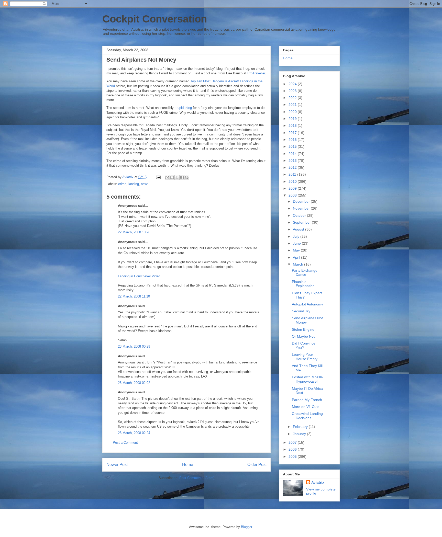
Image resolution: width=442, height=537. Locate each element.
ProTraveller (256, 73)
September (302, 222)
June (297, 243)
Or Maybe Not (303, 336)
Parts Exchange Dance (304, 272)
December (302, 201)
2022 (293, 98)
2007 (293, 442)
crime (122, 184)
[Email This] (167, 177)
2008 (293, 195)
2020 (293, 112)
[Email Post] (158, 177)
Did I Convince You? (303, 345)
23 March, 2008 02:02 (134, 383)
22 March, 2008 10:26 (134, 232)
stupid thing (183, 108)
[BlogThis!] (172, 177)
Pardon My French (307, 400)
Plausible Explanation (303, 284)
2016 (293, 140)
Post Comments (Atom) (196, 478)
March (298, 264)
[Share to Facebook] (181, 177)
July (296, 236)
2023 (293, 91)
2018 (293, 125)
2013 (293, 160)
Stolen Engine (303, 329)
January (300, 434)
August (299, 229)
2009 (293, 188)
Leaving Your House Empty (304, 356)
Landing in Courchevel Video (139, 276)
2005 (293, 456)
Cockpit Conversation (154, 19)
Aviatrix (317, 482)
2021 (293, 104)
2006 (293, 449)
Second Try (301, 311)
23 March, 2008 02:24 (134, 433)
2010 (293, 181)
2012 (293, 167)
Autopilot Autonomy (307, 304)
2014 (293, 154)
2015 (293, 146)
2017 (293, 133)
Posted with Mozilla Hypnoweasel (307, 379)
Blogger (246, 527)
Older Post (257, 464)
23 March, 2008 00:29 (134, 346)
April (297, 257)
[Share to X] (177, 177)
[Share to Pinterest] (186, 177)
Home (187, 464)
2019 (293, 119)
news (145, 184)
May (297, 250)
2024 (293, 84)
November (302, 208)
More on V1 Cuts (305, 407)
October (300, 215)
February (301, 427)
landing (133, 184)
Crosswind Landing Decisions (307, 416)
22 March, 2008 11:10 (134, 296)
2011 (293, 174)
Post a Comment (125, 442)
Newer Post (117, 464)
